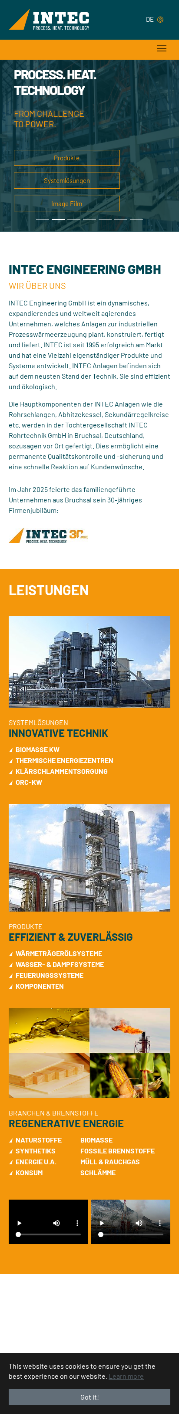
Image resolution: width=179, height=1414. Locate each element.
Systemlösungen (67, 180)
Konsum (29, 1172)
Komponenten (40, 986)
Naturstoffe (39, 1140)
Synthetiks (36, 1150)
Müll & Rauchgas (110, 1161)
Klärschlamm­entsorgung (62, 771)
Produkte (67, 158)
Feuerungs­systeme (49, 975)
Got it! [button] (89, 1397)
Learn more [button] (126, 1376)
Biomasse (96, 1140)
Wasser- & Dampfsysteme (60, 964)
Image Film (66, 203)
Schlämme (98, 1172)
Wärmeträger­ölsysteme (59, 953)
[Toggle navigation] (161, 48)
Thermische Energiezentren (64, 760)
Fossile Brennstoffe (117, 1150)
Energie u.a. (36, 1161)
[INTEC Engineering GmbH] (49, 19)
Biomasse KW (38, 749)
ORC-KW (29, 782)
